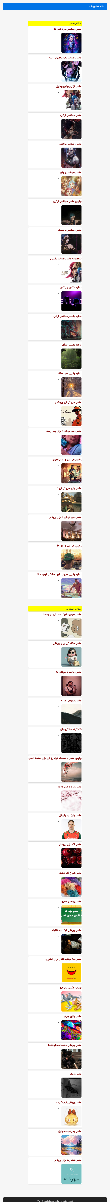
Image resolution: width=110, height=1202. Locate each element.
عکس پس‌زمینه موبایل (69, 1131)
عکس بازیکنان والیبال (70, 815)
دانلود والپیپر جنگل (71, 345)
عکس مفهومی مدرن (71, 701)
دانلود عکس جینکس (70, 287)
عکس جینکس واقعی (70, 144)
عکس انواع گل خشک (70, 873)
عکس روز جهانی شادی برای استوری (63, 959)
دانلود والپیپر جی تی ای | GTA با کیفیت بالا (59, 574)
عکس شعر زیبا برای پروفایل (67, 1160)
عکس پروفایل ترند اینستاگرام (66, 930)
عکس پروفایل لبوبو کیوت (68, 1103)
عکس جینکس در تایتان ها (67, 29)
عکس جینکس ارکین (70, 115)
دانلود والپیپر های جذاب (69, 373)
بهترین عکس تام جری (70, 988)
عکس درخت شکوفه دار (69, 787)
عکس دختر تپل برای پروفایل (67, 643)
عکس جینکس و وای (70, 173)
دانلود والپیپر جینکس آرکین (67, 316)
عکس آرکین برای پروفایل (68, 86)
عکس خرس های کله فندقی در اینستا (62, 614)
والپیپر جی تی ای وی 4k (68, 546)
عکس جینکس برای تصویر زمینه (65, 58)
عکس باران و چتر (72, 1016)
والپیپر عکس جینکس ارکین (67, 201)
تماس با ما (94, 6)
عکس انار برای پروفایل (70, 844)
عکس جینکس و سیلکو (69, 230)
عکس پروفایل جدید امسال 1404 (64, 1045)
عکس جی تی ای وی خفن (68, 402)
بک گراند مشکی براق (70, 729)
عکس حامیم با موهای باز (68, 672)
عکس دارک (75, 1074)
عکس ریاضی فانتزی (71, 902)
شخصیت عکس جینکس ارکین (65, 259)
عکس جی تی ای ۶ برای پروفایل (65, 517)
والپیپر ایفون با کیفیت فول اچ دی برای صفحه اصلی (55, 758)
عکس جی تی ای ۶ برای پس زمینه (63, 431)
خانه (102, 6)
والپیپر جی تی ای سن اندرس (66, 460)
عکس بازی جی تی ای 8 (69, 488)
